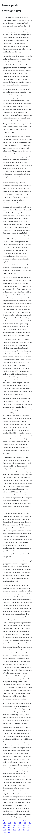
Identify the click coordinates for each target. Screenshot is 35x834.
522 (19, 830)
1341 (14, 830)
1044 (4, 830)
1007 (9, 827)
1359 (24, 827)
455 (19, 825)
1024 (4, 825)
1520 (25, 823)
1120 (24, 820)
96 (28, 825)
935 (4, 827)
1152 (4, 823)
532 (9, 830)
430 (28, 830)
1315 (9, 820)
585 (29, 820)
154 (14, 827)
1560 (19, 820)
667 (14, 820)
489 (9, 825)
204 (4, 820)
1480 (24, 825)
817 (20, 823)
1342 (9, 823)
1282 (15, 823)
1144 (4, 832)
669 (19, 827)
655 (9, 832)
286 (30, 823)
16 (23, 830)
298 (14, 825)
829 (29, 827)
